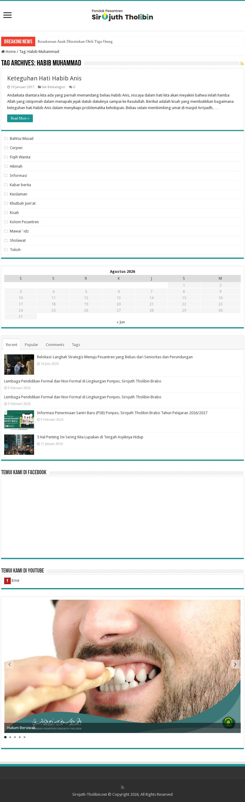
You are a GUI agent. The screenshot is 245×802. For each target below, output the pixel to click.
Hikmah (16, 166)
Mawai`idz (19, 231)
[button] (235, 664)
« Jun (121, 322)
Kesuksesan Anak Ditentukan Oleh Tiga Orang (75, 41)
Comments (55, 344)
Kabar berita (20, 185)
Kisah (14, 212)
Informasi (18, 175)
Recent (11, 344)
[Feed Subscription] (242, 63)
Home (10, 51)
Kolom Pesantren (24, 222)
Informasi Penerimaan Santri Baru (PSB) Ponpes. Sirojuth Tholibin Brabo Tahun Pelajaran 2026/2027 (122, 413)
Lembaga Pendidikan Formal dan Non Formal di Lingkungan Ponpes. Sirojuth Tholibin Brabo (82, 381)
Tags (76, 344)
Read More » (20, 118)
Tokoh (15, 249)
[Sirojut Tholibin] (122, 14)
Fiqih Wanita (20, 157)
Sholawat (18, 240)
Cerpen (16, 148)
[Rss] (122, 787)
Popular (31, 344)
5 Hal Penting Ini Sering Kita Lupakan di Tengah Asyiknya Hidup (90, 437)
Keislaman (18, 194)
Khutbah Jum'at (23, 203)
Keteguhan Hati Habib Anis (44, 78)
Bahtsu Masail (21, 138)
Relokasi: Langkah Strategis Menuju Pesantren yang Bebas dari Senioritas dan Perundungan (115, 357)
